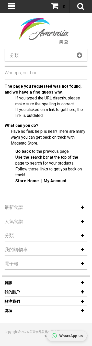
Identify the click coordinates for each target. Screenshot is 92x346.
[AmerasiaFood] (41, 31)
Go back (23, 151)
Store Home (27, 180)
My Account (55, 180)
